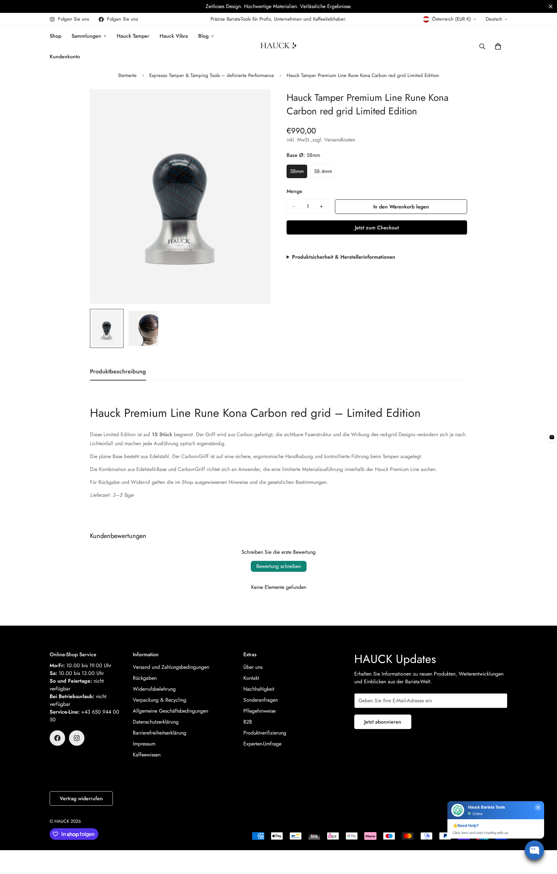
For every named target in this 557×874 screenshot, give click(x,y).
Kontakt (251, 678)
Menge (294, 191)
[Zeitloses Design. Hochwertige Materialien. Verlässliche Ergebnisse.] (278, 6)
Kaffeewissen (147, 754)
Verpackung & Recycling (159, 700)
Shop (55, 36)
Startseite (127, 75)
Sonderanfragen (260, 700)
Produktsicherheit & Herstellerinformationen (343, 257)
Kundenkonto (65, 56)
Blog (203, 36)
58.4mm (325, 173)
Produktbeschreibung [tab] (118, 371)
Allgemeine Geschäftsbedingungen (170, 711)
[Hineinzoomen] (256, 103)
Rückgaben (145, 678)
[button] (550, 6)
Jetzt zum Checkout (377, 227)
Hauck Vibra (174, 36)
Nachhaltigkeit (258, 689)
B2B (247, 721)
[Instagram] (76, 738)
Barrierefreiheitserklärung (159, 732)
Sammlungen (86, 36)
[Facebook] (57, 738)
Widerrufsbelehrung (154, 689)
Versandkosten (339, 139)
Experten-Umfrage (262, 743)
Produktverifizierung (264, 732)
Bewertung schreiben (278, 566)
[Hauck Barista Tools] (278, 46)
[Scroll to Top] (544, 838)
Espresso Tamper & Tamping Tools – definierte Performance (211, 75)
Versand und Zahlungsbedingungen (171, 667)
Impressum (144, 743)
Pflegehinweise (259, 711)
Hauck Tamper (133, 36)
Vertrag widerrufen (81, 798)
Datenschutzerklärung (156, 721)
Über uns (252, 667)
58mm (298, 173)
